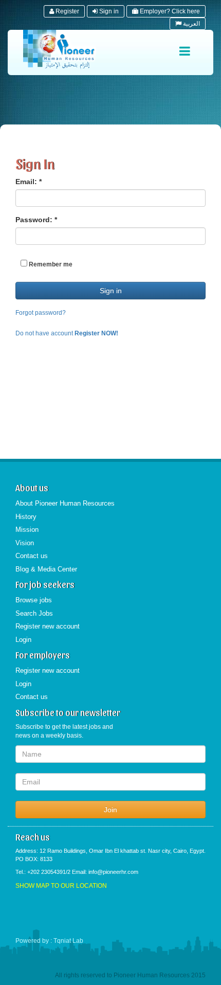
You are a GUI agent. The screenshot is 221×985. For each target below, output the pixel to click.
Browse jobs (33, 600)
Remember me (49, 264)
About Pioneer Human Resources (65, 503)
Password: (36, 220)
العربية (190, 23)
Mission (27, 529)
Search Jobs (34, 613)
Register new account (47, 626)
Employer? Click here (169, 11)
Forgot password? (40, 312)
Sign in (108, 11)
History (25, 517)
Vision (24, 543)
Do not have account (66, 333)
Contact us (31, 556)
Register (66, 11)
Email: (28, 181)
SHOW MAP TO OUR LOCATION (61, 885)
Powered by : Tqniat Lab (49, 940)
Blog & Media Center (46, 569)
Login (23, 639)
